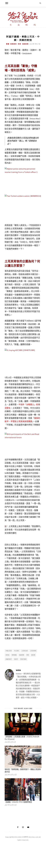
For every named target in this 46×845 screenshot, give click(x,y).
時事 (19, 44)
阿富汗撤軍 (23, 659)
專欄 (7, 44)
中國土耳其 (9, 650)
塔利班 (7, 655)
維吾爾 (33, 655)
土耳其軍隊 (33, 650)
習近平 (16, 659)
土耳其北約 (25, 650)
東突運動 (14, 655)
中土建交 (16, 650)
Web (18, 670)
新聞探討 (13, 44)
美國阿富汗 (9, 659)
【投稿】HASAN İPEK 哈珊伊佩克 (18, 802)
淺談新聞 (25, 44)
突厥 (27, 655)
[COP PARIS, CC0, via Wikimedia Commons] (23, 361)
